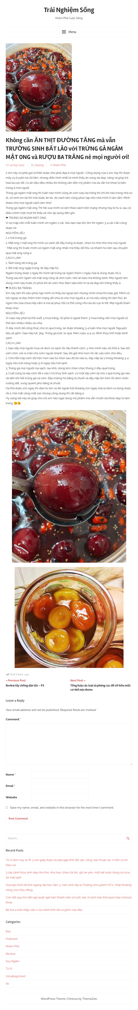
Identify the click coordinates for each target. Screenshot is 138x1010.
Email (10, 786)
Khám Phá (59, 165)
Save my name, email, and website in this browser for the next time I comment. (62, 807)
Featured (12, 938)
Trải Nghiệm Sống (69, 10)
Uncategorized (15, 976)
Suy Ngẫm (13, 961)
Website (11, 797)
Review (10, 953)
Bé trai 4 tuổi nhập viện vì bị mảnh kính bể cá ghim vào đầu (44, 909)
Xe (7, 983)
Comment (13, 719)
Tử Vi (9, 968)
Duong (39, 165)
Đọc (8, 931)
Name (11, 774)
